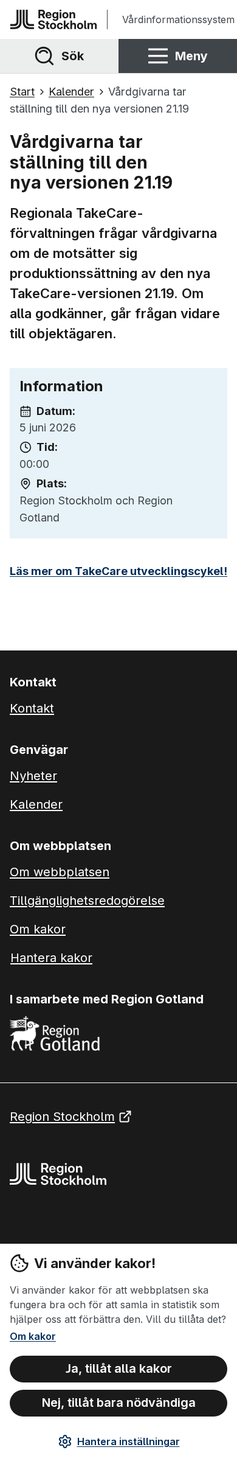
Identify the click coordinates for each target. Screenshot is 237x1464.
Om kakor (33, 1336)
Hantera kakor (51, 957)
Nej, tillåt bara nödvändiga (119, 1402)
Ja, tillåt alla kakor (119, 1368)
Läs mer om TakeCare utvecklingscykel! (118, 571)
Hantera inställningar (128, 1441)
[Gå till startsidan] (53, 19)
